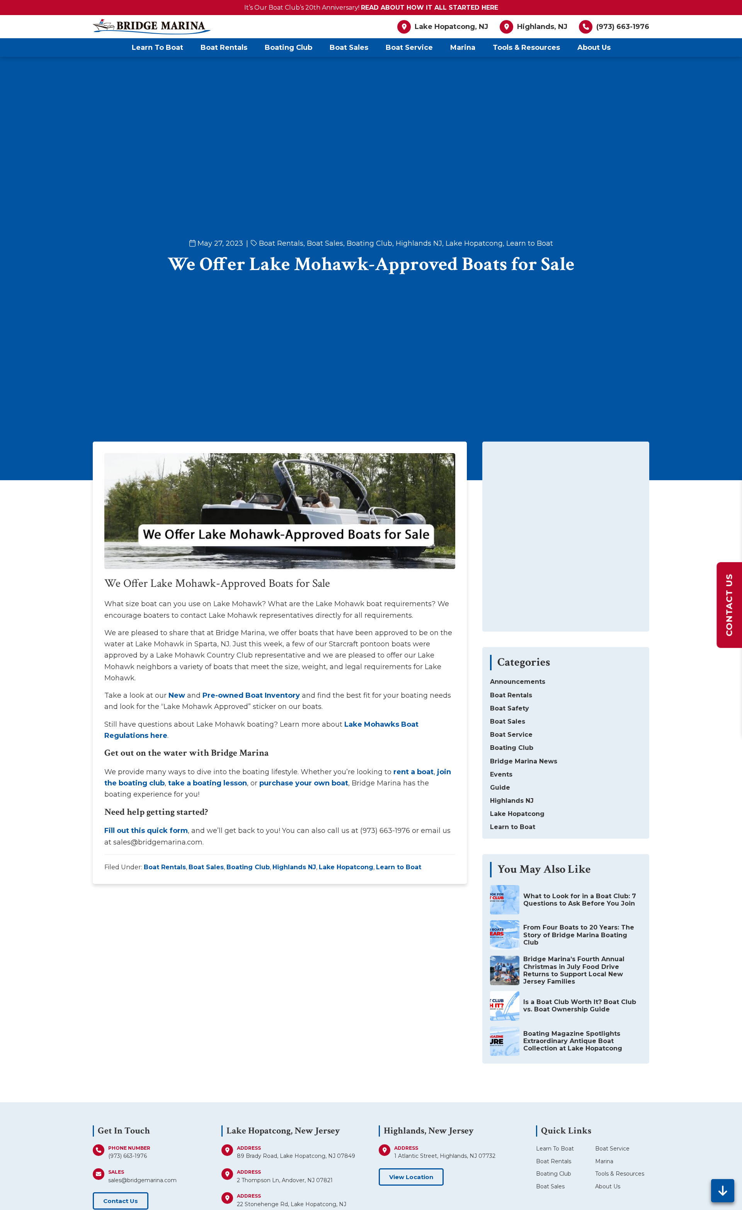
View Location (411, 1177)
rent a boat (413, 772)
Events (501, 774)
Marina (604, 1161)
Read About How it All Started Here (429, 7)
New (176, 695)
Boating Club (369, 243)
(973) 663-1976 (127, 1155)
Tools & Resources (619, 1173)
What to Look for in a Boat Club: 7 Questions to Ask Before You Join (579, 899)
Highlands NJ (419, 243)
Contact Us (120, 1201)
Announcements (517, 681)
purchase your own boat (303, 783)
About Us (607, 1186)
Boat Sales (325, 243)
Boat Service (511, 734)
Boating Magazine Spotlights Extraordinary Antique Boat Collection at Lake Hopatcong (572, 1041)
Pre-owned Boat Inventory (251, 695)
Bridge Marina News (523, 761)
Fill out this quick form (146, 830)
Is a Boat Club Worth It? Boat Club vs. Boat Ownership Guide (579, 1005)
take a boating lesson (207, 783)
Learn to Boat (529, 243)
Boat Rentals (281, 243)
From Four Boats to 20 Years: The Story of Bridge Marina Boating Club (578, 935)
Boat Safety (509, 708)
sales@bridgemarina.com (142, 1180)
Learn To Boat (555, 1148)
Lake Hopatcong (474, 243)
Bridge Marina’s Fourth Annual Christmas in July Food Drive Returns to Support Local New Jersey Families (574, 970)
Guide (500, 787)
